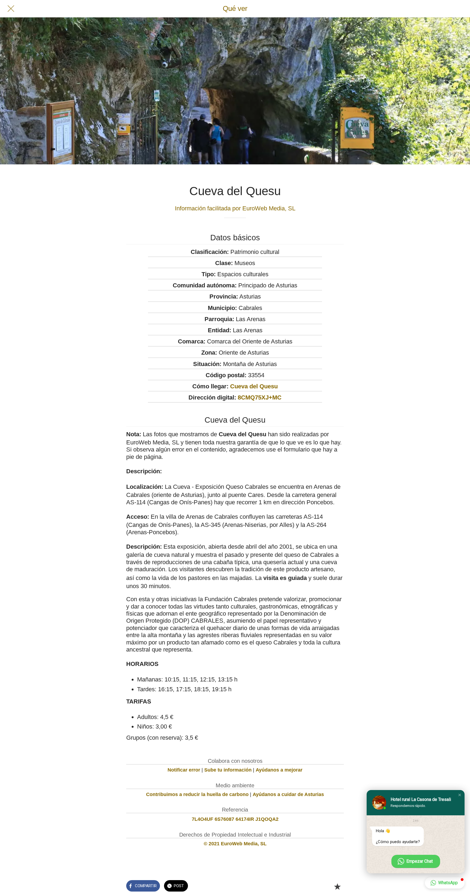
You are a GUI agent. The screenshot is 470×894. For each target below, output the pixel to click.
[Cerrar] (11, 8)
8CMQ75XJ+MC (260, 397)
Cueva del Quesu (254, 386)
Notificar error (184, 770)
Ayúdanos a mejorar (279, 770)
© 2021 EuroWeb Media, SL (235, 843)
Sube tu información (228, 770)
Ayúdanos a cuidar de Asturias (288, 794)
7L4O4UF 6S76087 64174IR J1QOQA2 (235, 819)
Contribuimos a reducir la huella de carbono (197, 794)
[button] (459, 795)
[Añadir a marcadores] (337, 886)
